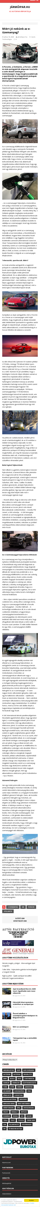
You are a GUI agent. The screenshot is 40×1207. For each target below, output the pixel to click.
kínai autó (7, 1095)
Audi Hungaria (28, 1070)
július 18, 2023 (9, 37)
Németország (8, 1108)
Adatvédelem (6, 1194)
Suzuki (29, 1116)
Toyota (21, 1120)
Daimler (6, 1083)
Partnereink (6, 1173)
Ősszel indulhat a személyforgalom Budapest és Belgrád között (25, 1015)
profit (5, 1112)
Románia (6, 1116)
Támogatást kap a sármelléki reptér (25, 1039)
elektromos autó (29, 1083)
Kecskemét (7, 1091)
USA (4, 1124)
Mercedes (23, 1099)
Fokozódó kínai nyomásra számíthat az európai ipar (23, 1003)
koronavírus (19, 1091)
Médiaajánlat (6, 1183)
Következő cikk (20, 921)
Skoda (15, 1116)
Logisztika (18, 1095)
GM (23, 907)
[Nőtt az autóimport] (6, 1031)
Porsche (31, 907)
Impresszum (6, 1162)
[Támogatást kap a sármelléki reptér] (6, 1042)
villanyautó (14, 1124)
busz (19, 1079)
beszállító (28, 1074)
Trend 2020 (31, 1120)
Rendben (31, 1200)
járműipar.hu (22, 37)
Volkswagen (26, 1124)
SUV (22, 1116)
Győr (12, 1087)
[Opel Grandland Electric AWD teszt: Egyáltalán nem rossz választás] (6, 993)
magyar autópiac (9, 1099)
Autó (33, 37)
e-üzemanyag (13, 907)
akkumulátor (8, 1070)
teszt (13, 1120)
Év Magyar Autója (15, 1129)
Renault (14, 1112)
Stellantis (8, 911)
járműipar (29, 1087)
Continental (29, 1079)
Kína (29, 1091)
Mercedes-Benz (9, 1104)
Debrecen (16, 1083)
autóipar (6, 1074)
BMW (5, 1079)
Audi (18, 1070)
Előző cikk (20, 918)
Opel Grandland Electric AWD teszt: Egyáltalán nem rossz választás (24, 991)
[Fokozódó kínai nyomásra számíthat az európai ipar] (6, 1007)
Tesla (5, 1120)
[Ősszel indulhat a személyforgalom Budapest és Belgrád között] (6, 1018)
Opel (18, 1108)
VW (4, 1129)
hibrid (19, 1087)
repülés (24, 1112)
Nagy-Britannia (24, 1104)
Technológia (7, 39)
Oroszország (28, 1108)
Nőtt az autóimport (21, 1027)
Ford (5, 1087)
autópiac (16, 1074)
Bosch (12, 1079)
